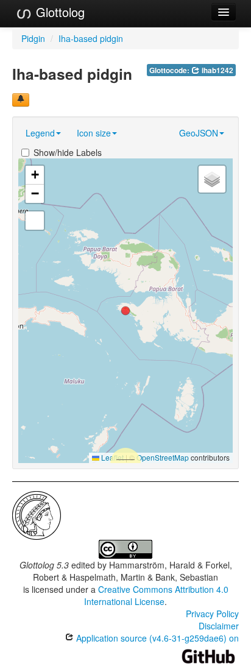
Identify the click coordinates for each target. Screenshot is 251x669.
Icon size (94, 133)
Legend (40, 133)
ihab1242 (216, 70)
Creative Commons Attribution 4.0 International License (156, 595)
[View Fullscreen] (35, 220)
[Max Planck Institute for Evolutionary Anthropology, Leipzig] (36, 514)
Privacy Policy (212, 613)
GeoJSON (198, 133)
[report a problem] (20, 100)
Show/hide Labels (68, 152)
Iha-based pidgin (90, 38)
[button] (125, 311)
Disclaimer (219, 626)
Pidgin (33, 38)
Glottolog (58, 12)
